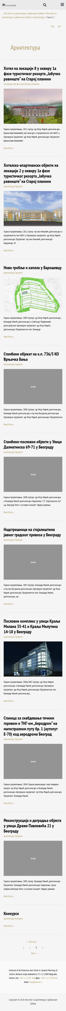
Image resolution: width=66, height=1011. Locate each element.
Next (35, 953)
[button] (45, 5)
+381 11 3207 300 (27, 978)
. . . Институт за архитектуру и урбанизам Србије (23, 13)
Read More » (9, 148)
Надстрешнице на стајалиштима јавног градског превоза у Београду (32, 532)
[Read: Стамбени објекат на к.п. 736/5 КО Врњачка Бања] (33, 386)
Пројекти (35, 84)
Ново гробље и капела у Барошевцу (33, 267)
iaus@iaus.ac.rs (36, 982)
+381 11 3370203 (48, 978)
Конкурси (11, 913)
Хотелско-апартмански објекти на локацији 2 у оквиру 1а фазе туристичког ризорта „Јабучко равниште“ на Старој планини (31, 173)
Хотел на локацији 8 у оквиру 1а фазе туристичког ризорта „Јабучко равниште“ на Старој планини (32, 73)
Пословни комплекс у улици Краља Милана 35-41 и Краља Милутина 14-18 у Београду (32, 626)
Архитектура (39, 17)
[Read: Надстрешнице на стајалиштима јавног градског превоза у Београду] (33, 561)
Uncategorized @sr (12, 84)
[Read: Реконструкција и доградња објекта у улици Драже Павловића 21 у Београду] (33, 858)
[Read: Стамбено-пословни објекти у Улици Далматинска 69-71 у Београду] (33, 474)
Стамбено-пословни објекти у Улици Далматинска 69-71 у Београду (33, 444)
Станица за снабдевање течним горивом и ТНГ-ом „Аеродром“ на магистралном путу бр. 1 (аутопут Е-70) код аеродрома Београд (31, 726)
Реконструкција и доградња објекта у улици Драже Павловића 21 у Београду (32, 826)
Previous (31, 941)
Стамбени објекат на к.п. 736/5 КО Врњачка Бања (31, 356)
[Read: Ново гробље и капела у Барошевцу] (33, 294)
